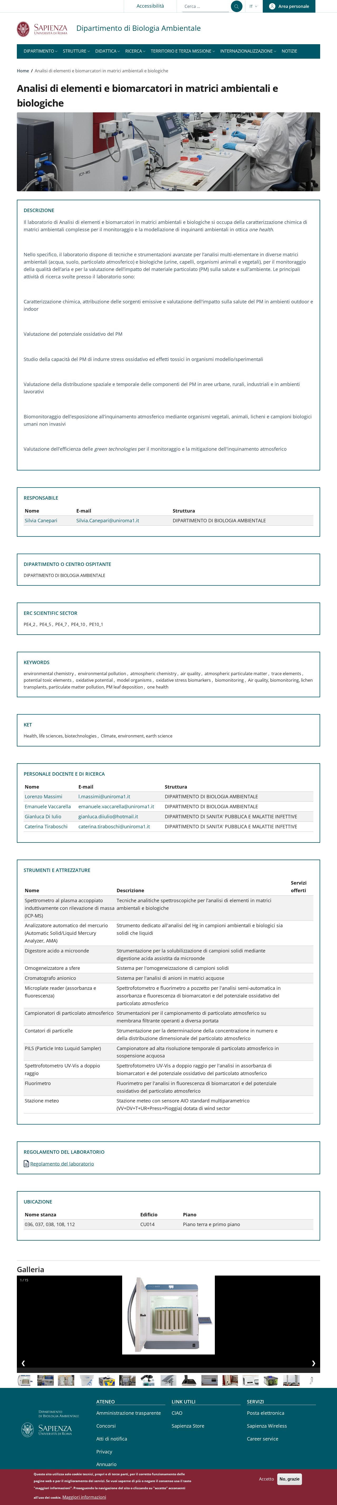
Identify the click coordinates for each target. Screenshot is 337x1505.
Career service (262, 1439)
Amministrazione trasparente (128, 1413)
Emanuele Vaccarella (48, 806)
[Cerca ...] (236, 6)
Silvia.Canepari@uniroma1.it (107, 520)
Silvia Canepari (41, 520)
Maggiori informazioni (84, 1497)
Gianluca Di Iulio (43, 816)
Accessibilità (150, 6)
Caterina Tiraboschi (46, 826)
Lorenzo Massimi (43, 796)
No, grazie (290, 1479)
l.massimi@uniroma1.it (104, 796)
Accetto (266, 1479)
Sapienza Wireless (267, 1426)
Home (23, 71)
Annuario (106, 1464)
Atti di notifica (111, 1439)
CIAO (177, 1413)
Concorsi (106, 1426)
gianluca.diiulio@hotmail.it (108, 816)
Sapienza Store (188, 1426)
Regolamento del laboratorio (62, 1164)
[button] (254, 6)
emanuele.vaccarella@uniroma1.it (116, 806)
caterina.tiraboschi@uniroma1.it (114, 826)
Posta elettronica (265, 1413)
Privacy (104, 1451)
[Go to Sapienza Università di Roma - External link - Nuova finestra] (46, 29)
